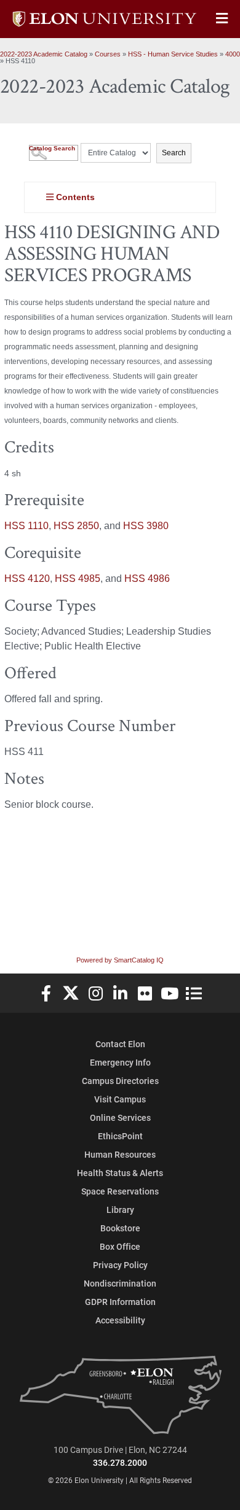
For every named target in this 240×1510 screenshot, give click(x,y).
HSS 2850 (76, 526)
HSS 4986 (147, 578)
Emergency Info (120, 1062)
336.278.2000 (120, 1462)
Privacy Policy (120, 1265)
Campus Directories (120, 1080)
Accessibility (120, 1320)
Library (120, 1209)
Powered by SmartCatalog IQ (120, 960)
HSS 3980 (146, 526)
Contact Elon (120, 1044)
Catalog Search (52, 148)
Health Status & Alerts (120, 1173)
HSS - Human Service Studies (173, 54)
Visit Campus (120, 1099)
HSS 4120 (27, 578)
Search (174, 153)
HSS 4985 (77, 578)
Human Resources (120, 1154)
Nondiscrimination (120, 1283)
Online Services (120, 1117)
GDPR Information (120, 1301)
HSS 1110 (26, 526)
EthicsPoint (120, 1136)
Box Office (120, 1246)
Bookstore (120, 1228)
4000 (232, 54)
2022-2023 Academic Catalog (43, 54)
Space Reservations (120, 1191)
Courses (108, 54)
